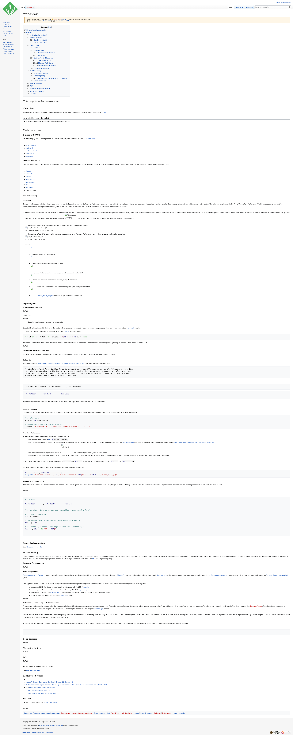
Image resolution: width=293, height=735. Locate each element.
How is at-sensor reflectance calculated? (42, 693)
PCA (93, 559)
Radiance (157, 713)
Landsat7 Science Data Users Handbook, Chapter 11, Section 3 (49, 682)
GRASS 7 (120, 575)
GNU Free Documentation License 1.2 (51, 725)
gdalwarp (29, 156)
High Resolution (126, 713)
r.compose (63, 595)
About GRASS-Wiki (38, 732)
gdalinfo (28, 148)
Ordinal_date (128, 442)
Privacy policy (26, 732)
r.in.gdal (28, 171)
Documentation (99, 713)
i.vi (26, 185)
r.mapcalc (29, 174)
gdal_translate (31, 151)
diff (52, 21)
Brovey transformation (219, 575)
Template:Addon (256, 606)
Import (136, 713)
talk (60, 19)
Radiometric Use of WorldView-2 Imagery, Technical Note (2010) (61, 363)
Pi (49, 440)
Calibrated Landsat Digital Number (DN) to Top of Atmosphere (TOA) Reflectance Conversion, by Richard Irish (65, 685)
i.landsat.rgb (30, 179)
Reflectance (166, 713)
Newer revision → (60, 21)
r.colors (28, 176)
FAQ (108, 713)
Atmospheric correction (34, 547)
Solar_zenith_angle (45, 296)
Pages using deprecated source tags (46, 713)
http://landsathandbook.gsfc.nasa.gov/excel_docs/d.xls (194, 442)
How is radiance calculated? (38, 690)
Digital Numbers (146, 713)
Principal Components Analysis (277, 575)
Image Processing (50, 702)
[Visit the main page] (10, 9)
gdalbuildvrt (30, 154)
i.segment (29, 187)
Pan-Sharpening (29, 575)
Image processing (179, 713)
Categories (28, 713)
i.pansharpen (30, 182)
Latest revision (46, 21)
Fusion (40, 575)
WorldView (115, 713)
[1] (104, 112)
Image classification (33, 670)
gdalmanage (30, 145)
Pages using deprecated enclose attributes (76, 713)
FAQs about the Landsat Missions (41, 687)
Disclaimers (49, 732)
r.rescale (86, 587)
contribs (64, 19)
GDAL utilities (88, 139)
